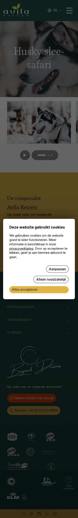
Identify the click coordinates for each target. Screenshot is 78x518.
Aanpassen (57, 269)
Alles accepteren (25, 290)
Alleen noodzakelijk (51, 279)
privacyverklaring (21, 248)
